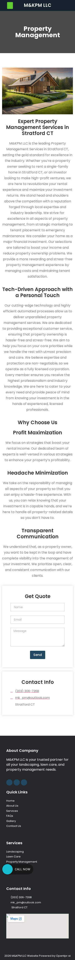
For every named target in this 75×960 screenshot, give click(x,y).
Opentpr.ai (63, 956)
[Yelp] (24, 782)
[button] (10, 5)
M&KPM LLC (37, 5)
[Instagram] (9, 782)
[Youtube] (17, 782)
